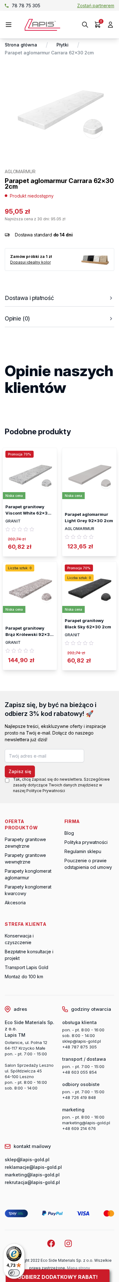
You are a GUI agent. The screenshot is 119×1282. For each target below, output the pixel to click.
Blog (69, 833)
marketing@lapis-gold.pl (86, 1122)
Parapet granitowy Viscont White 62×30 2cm (28, 510)
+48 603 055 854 (79, 1072)
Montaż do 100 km (24, 976)
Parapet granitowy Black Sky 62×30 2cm (88, 623)
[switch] (14, 1272)
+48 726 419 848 (79, 1097)
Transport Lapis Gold (26, 967)
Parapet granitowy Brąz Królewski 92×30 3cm (29, 632)
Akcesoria (15, 902)
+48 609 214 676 (79, 1128)
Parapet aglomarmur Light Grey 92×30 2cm (89, 517)
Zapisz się (20, 771)
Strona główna (21, 44)
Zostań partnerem (95, 5)
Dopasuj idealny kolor (30, 262)
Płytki (62, 44)
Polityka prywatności (86, 842)
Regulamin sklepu (82, 851)
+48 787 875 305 (79, 1046)
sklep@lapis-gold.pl (34, 5)
